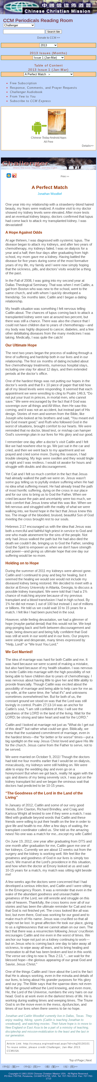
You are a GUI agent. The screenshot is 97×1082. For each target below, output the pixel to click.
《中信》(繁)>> (10, 1066)
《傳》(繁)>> (51, 1066)
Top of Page (77, 1060)
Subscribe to (30, 101)
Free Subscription (23, 83)
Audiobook (26, 92)
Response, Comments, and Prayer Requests (43, 87)
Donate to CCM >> (48, 37)
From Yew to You (23, 96)
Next (89, 1060)
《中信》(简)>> (31, 1066)
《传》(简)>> (70, 1066)
